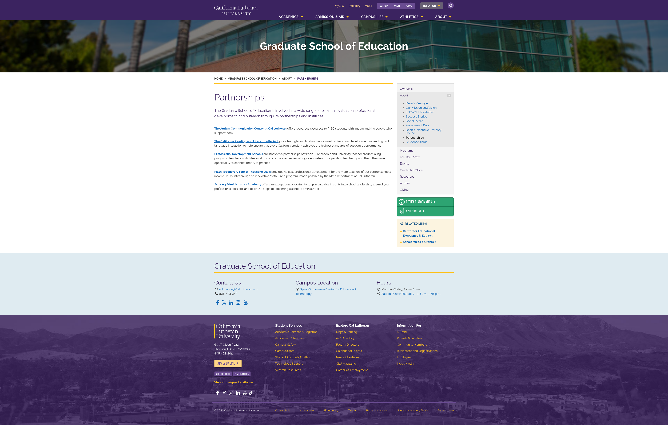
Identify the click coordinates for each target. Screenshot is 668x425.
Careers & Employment (352, 370)
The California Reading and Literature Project (246, 141)
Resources (407, 176)
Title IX (352, 410)
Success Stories (416, 116)
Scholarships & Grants (418, 242)
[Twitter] (224, 303)
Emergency (331, 410)
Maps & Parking (346, 332)
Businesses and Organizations (417, 351)
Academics (289, 17)
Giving (404, 189)
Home (218, 78)
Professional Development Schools (238, 154)
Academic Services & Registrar (296, 332)
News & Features (347, 357)
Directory (354, 5)
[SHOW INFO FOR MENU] (439, 5)
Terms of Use (446, 410)
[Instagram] (238, 303)
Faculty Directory (347, 344)
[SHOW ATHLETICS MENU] (422, 17)
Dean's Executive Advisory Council (423, 131)
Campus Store (285, 351)
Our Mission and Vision (421, 107)
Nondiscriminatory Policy (413, 410)
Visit (397, 5)
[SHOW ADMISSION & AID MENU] (347, 17)
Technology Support (289, 363)
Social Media (414, 121)
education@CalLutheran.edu (238, 289)
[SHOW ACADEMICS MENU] (302, 17)
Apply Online (413, 211)
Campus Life (372, 17)
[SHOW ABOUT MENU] (450, 17)
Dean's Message (417, 103)
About (441, 17)
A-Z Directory (345, 338)
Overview (406, 89)
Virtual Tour (223, 374)
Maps (368, 5)
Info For (429, 5)
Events (404, 163)
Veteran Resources (288, 370)
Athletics (409, 17)
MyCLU (339, 5)
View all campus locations (232, 382)
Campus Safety (285, 344)
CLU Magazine (346, 363)
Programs (406, 150)
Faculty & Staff (410, 157)
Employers (404, 357)
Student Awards (416, 142)
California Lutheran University (235, 10)
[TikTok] (251, 393)
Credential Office (411, 170)
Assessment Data (417, 125)
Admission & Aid (330, 17)
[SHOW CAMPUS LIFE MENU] (386, 17)
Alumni (405, 183)
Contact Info (282, 410)
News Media (405, 363)
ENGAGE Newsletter (420, 112)
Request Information (419, 202)
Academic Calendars (289, 338)
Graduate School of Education (334, 46)
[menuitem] (431, 5)
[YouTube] (245, 303)
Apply (384, 5)
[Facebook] (217, 303)
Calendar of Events (349, 351)
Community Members (412, 344)
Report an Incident (377, 410)
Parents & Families (409, 338)
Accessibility (307, 410)
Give (409, 5)
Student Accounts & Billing (293, 357)
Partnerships (415, 137)
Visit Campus (241, 374)
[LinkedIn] (231, 303)
